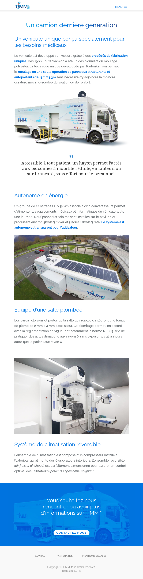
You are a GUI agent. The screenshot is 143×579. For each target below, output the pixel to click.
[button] (119, 6)
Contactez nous (71, 532)
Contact (41, 555)
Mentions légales (94, 555)
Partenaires (65, 555)
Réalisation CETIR (71, 571)
